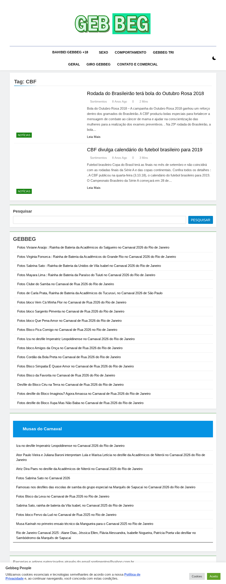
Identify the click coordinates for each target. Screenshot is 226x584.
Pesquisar (22, 211)
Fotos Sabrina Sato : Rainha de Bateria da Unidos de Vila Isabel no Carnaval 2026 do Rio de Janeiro (89, 266)
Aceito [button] (214, 576)
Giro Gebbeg (99, 64)
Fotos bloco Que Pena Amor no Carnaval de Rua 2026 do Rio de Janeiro (69, 320)
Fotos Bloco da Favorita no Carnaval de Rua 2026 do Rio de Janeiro (66, 375)
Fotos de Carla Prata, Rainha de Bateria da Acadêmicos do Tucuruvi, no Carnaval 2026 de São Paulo (89, 293)
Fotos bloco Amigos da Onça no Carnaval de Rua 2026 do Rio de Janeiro (69, 348)
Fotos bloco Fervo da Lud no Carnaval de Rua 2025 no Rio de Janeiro (66, 515)
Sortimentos (98, 101)
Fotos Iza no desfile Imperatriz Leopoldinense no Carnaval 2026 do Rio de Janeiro (76, 339)
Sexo (103, 52)
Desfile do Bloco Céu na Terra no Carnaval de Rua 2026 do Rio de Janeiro (70, 384)
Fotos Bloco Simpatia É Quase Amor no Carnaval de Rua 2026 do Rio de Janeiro (75, 366)
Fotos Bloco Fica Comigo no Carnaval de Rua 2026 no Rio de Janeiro (67, 329)
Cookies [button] (197, 576)
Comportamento (130, 52)
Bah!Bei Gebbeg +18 (70, 52)
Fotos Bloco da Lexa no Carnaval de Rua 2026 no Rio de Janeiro (62, 496)
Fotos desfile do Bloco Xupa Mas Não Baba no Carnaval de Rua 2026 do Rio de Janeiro (80, 403)
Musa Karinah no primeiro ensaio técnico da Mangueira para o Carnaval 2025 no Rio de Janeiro (84, 524)
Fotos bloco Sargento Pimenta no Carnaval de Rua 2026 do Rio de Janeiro (70, 311)
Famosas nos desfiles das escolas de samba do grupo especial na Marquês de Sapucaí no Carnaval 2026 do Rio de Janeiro (105, 487)
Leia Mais (93, 137)
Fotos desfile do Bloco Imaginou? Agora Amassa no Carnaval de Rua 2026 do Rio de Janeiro (84, 393)
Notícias (24, 135)
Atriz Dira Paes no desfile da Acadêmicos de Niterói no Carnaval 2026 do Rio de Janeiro (79, 469)
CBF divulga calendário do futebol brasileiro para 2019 (144, 149)
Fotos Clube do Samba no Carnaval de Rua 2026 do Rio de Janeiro (65, 284)
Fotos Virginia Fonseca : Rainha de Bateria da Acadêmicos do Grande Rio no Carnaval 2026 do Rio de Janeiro (96, 256)
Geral (74, 64)
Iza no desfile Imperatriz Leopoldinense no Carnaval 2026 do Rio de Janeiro (70, 445)
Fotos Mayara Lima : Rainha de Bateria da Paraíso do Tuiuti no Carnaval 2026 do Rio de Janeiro (86, 275)
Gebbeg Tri (163, 52)
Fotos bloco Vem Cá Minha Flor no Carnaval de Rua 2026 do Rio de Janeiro (71, 302)
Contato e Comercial (137, 64)
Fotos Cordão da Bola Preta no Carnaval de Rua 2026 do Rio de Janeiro (69, 357)
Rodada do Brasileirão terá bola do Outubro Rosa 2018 (145, 93)
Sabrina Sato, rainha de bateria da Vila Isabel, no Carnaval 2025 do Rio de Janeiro (75, 505)
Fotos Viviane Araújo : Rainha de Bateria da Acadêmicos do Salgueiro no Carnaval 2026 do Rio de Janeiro (93, 247)
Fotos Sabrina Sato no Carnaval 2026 (43, 478)
